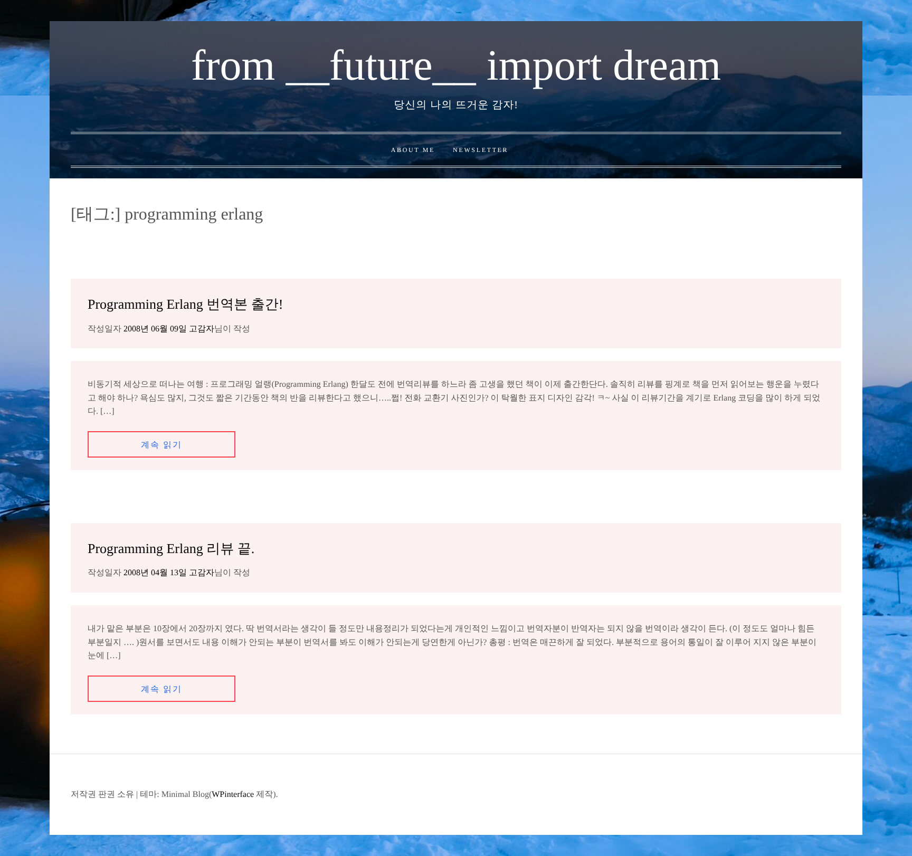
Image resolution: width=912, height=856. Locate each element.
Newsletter (480, 150)
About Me (413, 150)
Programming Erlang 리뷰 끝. (171, 548)
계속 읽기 (161, 445)
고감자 (201, 329)
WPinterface (233, 794)
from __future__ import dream (456, 65)
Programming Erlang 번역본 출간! (185, 304)
